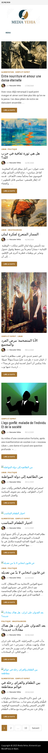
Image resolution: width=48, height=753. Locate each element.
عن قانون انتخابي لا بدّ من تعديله (23, 572)
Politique (12, 149)
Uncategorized (15, 230)
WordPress (6, 748)
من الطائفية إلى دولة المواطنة (22, 477)
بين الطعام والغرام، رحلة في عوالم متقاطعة (20, 685)
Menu (8, 32)
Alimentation (7, 72)
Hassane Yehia (15, 85)
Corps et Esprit (22, 72)
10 (26, 727)
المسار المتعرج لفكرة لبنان (20, 234)
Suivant (35, 727)
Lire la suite (9, 110)
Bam (16, 748)
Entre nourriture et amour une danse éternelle (21, 78)
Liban (3, 149)
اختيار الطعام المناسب (16, 523)
